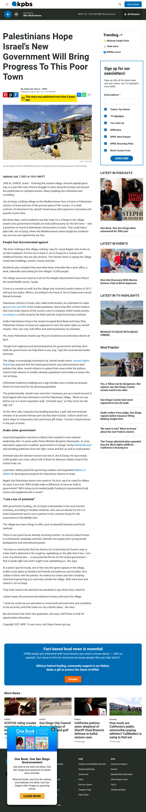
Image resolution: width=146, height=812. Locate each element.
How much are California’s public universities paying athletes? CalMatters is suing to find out (126, 730)
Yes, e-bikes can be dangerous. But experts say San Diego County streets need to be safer (120, 387)
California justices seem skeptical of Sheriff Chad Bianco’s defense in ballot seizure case (89, 730)
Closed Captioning (86, 769)
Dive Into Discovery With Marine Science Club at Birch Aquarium (118, 282)
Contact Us (83, 774)
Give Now (133, 4)
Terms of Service (53, 805)
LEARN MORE (32, 796)
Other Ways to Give (119, 779)
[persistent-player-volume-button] (16, 14)
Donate (73, 679)
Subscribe (121, 158)
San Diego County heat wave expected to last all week (116, 401)
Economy (113, 719)
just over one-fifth (16, 306)
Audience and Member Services (92, 764)
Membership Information (122, 774)
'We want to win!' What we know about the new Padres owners (118, 430)
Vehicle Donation (118, 790)
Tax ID (113, 784)
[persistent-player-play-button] (7, 14)
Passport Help (84, 790)
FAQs (80, 779)
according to (10, 314)
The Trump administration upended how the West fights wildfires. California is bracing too (120, 444)
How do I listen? (85, 784)
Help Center (83, 795)
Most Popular (109, 347)
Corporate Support (119, 764)
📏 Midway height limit (116, 40)
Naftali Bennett (83, 445)
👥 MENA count (112, 52)
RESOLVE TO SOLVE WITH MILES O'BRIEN (119, 333)
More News (12, 693)
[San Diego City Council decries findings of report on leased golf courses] (55, 706)
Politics (7, 719)
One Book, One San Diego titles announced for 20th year (118, 230)
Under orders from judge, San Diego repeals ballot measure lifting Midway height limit (120, 415)
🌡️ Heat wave (110, 46)
